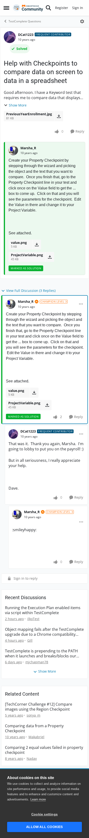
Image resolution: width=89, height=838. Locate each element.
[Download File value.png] (36, 245)
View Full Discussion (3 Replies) (31, 290)
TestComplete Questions (25, 21)
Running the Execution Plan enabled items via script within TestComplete (42, 610)
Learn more (38, 799)
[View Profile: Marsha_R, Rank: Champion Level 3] (10, 304)
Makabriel (36, 737)
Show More (18, 105)
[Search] (48, 8)
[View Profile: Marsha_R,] (13, 150)
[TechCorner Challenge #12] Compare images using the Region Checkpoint (38, 707)
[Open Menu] (82, 21)
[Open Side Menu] (6, 7)
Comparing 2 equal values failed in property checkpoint (44, 750)
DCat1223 (25, 34)
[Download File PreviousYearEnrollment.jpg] (58, 116)
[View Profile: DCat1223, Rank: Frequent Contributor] (10, 37)
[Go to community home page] (28, 7)
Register (61, 7)
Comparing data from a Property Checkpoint (34, 728)
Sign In (77, 7)
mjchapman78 (36, 662)
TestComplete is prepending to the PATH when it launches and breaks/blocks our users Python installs (41, 654)
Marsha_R (28, 148)
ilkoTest (33, 618)
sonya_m (33, 715)
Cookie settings (44, 814)
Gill (30, 640)
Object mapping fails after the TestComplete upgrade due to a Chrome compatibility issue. (44, 632)
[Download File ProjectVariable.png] (49, 257)
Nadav (32, 758)
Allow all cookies (44, 827)
